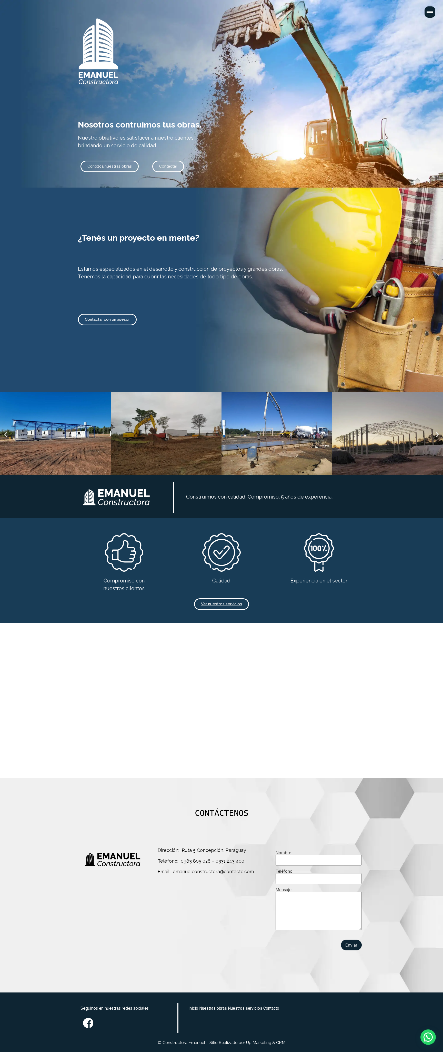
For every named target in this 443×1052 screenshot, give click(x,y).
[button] (109, 166)
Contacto (271, 1008)
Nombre (283, 853)
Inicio (193, 1008)
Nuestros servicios (245, 1008)
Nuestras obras (213, 1008)
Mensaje (283, 890)
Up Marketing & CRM (265, 1042)
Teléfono (284, 871)
